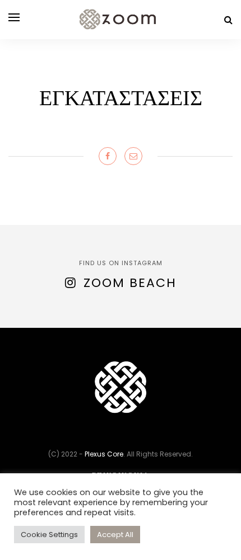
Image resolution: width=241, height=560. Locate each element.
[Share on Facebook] (108, 156)
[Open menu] (14, 17)
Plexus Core (104, 454)
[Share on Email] (133, 156)
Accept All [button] (115, 534)
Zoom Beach (130, 282)
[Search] (228, 19)
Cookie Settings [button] (49, 534)
